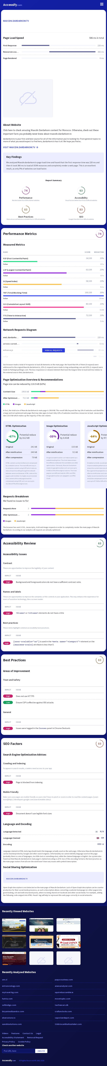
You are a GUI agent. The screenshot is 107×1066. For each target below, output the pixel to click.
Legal (38, 1033)
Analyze (41, 1051)
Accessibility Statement (13, 1037)
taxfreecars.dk (61, 1005)
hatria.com (7, 998)
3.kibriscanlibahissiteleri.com (68, 1024)
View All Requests (53, 350)
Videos (5, 1033)
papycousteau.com (64, 979)
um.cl (4, 979)
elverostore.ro (8, 1017)
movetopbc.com (62, 998)
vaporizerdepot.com (64, 1017)
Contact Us (28, 1033)
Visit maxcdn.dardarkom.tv (19, 147)
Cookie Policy (24, 1041)
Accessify (12, 5)
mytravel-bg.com (10, 992)
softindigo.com (9, 1005)
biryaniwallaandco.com (13, 1011)
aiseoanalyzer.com (63, 986)
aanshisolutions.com (12, 1024)
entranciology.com (11, 986)
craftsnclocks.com (63, 1011)
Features (15, 1033)
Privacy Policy (8, 1041)
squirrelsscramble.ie (64, 992)
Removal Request (35, 1037)
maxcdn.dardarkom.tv (16, 20)
